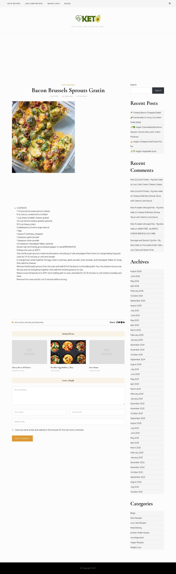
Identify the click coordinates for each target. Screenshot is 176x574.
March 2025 (135, 330)
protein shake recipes (139, 532)
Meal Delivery (136, 528)
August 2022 (136, 482)
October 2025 (136, 296)
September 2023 (137, 418)
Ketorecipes (37, 322)
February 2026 (136, 291)
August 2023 (135, 423)
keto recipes (26, 322)
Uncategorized (136, 537)
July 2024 (134, 369)
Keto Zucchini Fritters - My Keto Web (146, 179)
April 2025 (134, 325)
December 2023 (137, 403)
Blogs (68, 3)
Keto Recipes (14, 3)
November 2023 (137, 408)
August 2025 (136, 305)
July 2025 (134, 310)
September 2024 (137, 359)
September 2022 (137, 477)
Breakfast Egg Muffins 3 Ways (62, 367)
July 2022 (134, 487)
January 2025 (136, 340)
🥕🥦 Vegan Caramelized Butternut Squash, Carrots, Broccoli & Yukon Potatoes (146, 132)
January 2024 (136, 398)
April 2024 (134, 384)
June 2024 (135, 374)
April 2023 (134, 443)
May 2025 (134, 320)
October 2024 (136, 354)
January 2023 (136, 457)
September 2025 (137, 300)
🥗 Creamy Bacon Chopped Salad (145, 112)
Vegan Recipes (137, 542)
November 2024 (137, 349)
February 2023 (136, 452)
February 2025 (136, 335)
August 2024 (135, 364)
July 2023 (134, 428)
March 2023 (135, 447)
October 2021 (136, 492)
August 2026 (135, 271)
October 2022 (136, 472)
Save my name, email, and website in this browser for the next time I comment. (49, 430)
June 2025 (135, 315)
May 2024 (134, 379)
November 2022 (137, 467)
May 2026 (134, 281)
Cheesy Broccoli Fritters (21, 367)
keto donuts (94, 367)
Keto (17, 322)
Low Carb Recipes (34, 3)
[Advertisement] (88, 58)
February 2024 (136, 394)
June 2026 (135, 276)
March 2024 (135, 389)
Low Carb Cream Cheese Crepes (147, 184)
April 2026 (134, 286)
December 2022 (137, 462)
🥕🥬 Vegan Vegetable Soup (143, 151)
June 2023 (135, 433)
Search (133, 85)
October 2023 (136, 413)
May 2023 (134, 438)
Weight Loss (54, 3)
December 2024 (137, 345)
